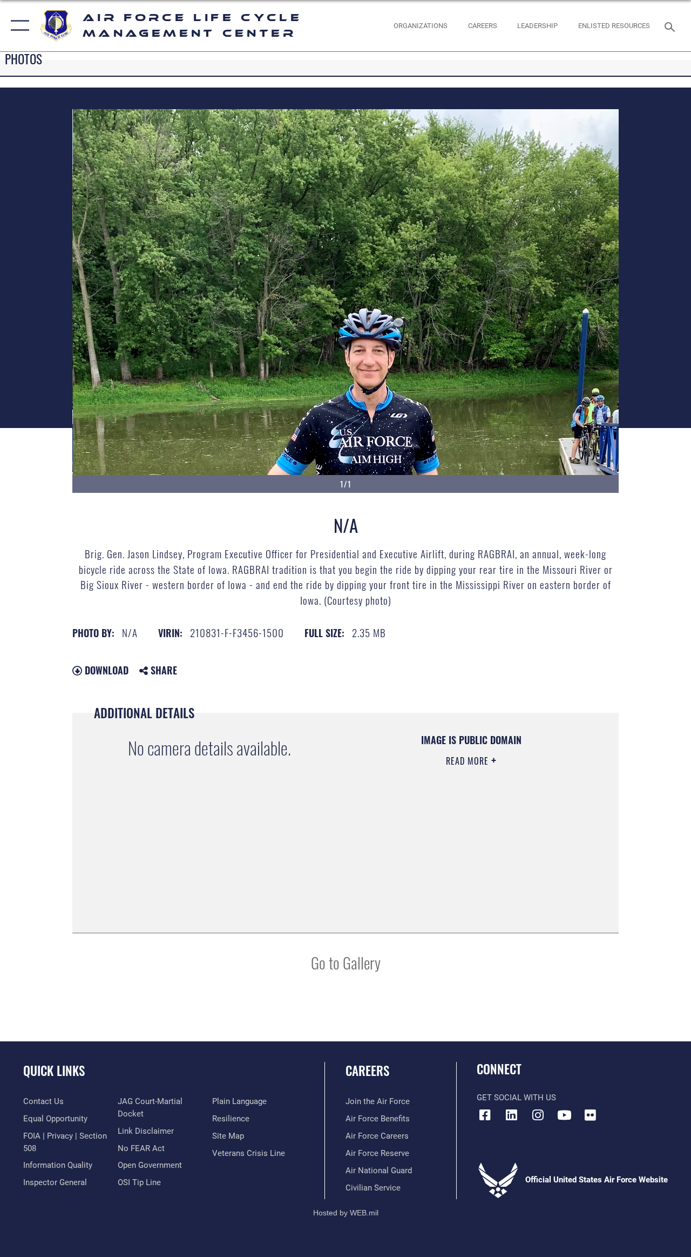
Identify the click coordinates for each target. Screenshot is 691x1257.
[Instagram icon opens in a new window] (538, 1115)
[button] (17, 25)
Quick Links (54, 1071)
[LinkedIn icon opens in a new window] (511, 1115)
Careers (367, 1071)
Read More (468, 760)
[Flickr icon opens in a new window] (590, 1115)
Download (105, 670)
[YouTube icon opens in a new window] (564, 1115)
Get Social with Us (516, 1097)
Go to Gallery (346, 962)
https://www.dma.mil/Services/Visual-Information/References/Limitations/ (464, 852)
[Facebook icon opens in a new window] (485, 1115)
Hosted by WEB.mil (345, 1212)
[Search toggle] (671, 25)
